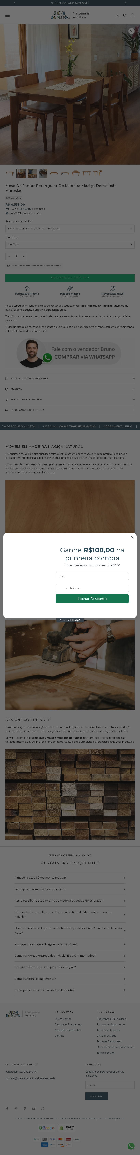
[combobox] (62, 588)
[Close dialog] (132, 537)
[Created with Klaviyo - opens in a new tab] (70, 620)
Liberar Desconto (92, 599)
